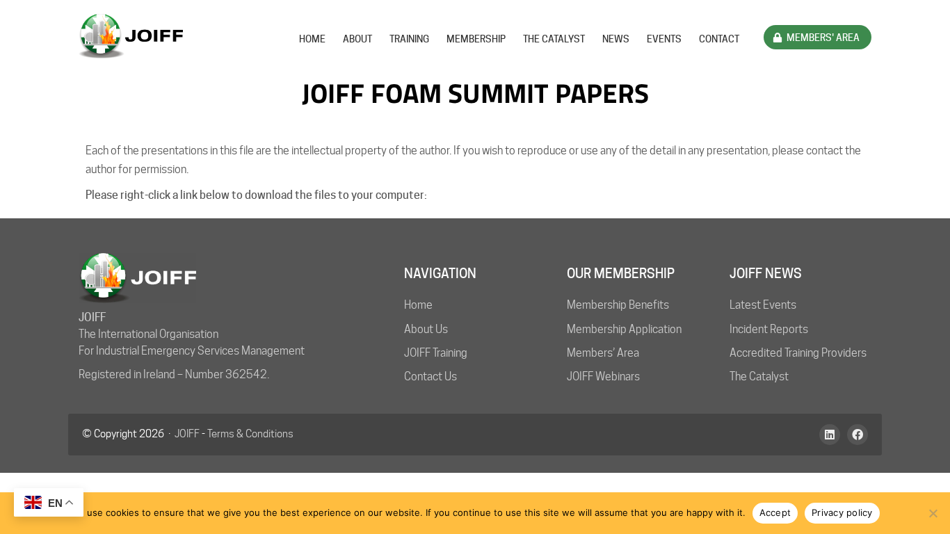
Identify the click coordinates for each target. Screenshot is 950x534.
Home (418, 305)
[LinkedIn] (829, 434)
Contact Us (430, 376)
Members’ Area (603, 352)
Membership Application (624, 329)
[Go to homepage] (131, 36)
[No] (933, 513)
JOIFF (187, 434)
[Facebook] (857, 434)
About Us (426, 329)
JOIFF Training (435, 352)
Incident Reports (769, 329)
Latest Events (763, 305)
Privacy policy (842, 512)
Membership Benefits (618, 305)
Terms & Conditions (250, 434)
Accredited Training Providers (798, 352)
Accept (775, 512)
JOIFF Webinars (603, 376)
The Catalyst (759, 376)
